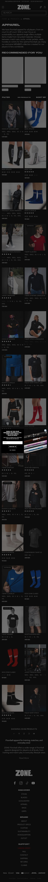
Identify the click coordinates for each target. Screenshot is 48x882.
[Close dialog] (45, 430)
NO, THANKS (13, 450)
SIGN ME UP (12, 446)
